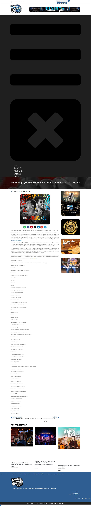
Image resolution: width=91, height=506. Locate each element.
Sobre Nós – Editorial (17, 473)
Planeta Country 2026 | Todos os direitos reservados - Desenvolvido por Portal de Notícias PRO (45, 503)
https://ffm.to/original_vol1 (16, 240)
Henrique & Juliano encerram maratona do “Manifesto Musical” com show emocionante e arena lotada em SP (45, 462)
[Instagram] (58, 3)
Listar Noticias (49, 473)
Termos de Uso (27, 473)
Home (2, 473)
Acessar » (12, 469)
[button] (24, 227)
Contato (8, 473)
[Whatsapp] (62, 3)
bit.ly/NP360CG (34, 258)
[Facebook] (60, 3)
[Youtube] (66, 3)
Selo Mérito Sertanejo (59, 473)
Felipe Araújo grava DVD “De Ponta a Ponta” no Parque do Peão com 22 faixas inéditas (21, 464)
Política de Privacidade (38, 473)
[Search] (69, 1)
